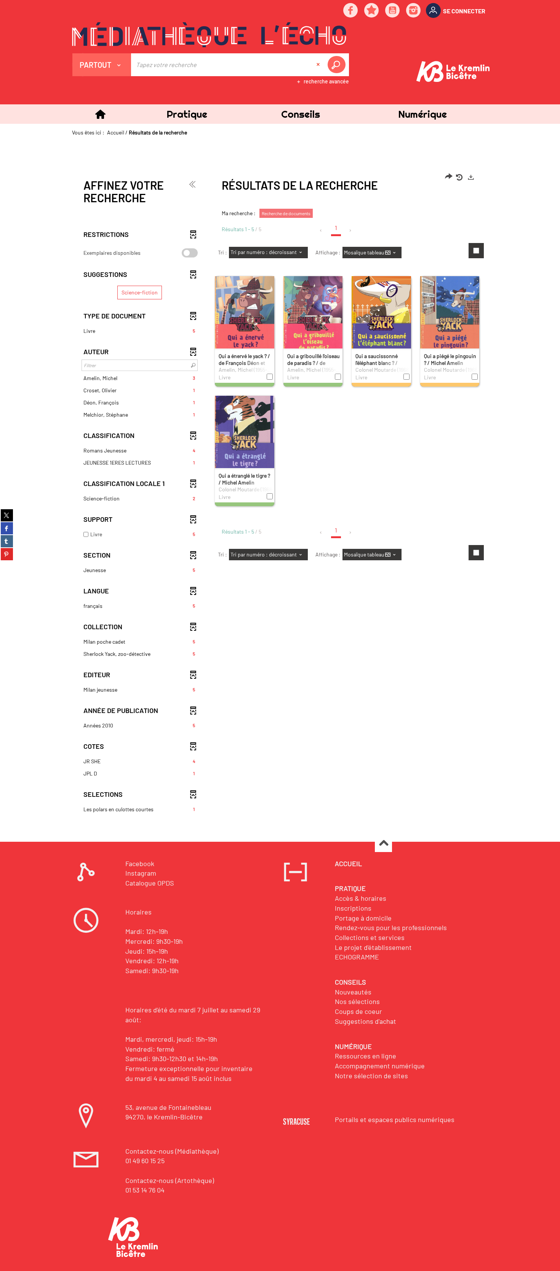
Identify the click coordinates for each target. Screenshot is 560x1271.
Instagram (140, 873)
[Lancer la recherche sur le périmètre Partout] (338, 64)
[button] (187, 114)
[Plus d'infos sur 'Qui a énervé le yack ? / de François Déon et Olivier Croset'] (244, 319)
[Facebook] (351, 11)
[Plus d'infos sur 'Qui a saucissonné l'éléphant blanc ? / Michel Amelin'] (381, 318)
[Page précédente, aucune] (321, 230)
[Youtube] (393, 11)
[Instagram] (414, 11)
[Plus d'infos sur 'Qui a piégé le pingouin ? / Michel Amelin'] (450, 318)
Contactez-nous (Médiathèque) (172, 1151)
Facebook (139, 863)
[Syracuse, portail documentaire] (209, 34)
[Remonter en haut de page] (383, 844)
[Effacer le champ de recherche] (319, 64)
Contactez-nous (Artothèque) (169, 1180)
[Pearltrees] (372, 11)
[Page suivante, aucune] (351, 230)
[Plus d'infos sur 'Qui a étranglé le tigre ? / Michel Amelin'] (244, 438)
